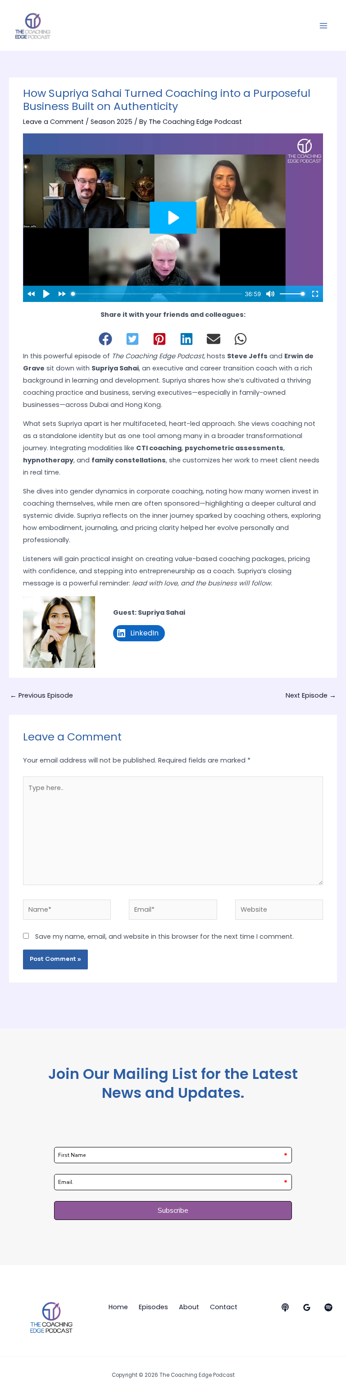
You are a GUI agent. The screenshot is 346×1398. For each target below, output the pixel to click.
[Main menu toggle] (323, 25)
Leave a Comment (53, 121)
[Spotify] (328, 1307)
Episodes (153, 1306)
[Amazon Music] (307, 1307)
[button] (105, 339)
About (189, 1306)
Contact (223, 1306)
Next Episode (311, 695)
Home (118, 1306)
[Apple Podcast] (285, 1307)
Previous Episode (41, 695)
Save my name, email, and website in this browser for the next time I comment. (164, 936)
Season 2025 (111, 121)
